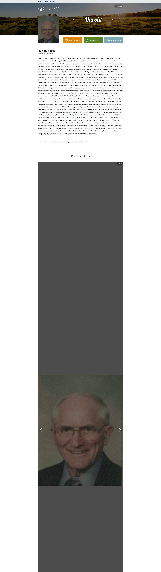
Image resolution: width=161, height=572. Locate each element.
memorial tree (58, 142)
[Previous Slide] (41, 430)
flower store (83, 142)
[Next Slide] (120, 430)
